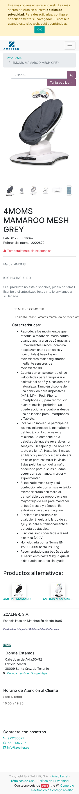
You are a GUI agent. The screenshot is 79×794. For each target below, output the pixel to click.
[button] (8, 130)
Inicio (7, 645)
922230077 (15, 738)
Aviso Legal (60, 776)
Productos (14, 58)
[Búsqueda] (71, 75)
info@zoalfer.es (18, 747)
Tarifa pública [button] (60, 82)
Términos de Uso (22, 781)
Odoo (45, 785)
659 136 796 (17, 743)
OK (39, 29)
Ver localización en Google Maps (27, 673)
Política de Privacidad (53, 781)
